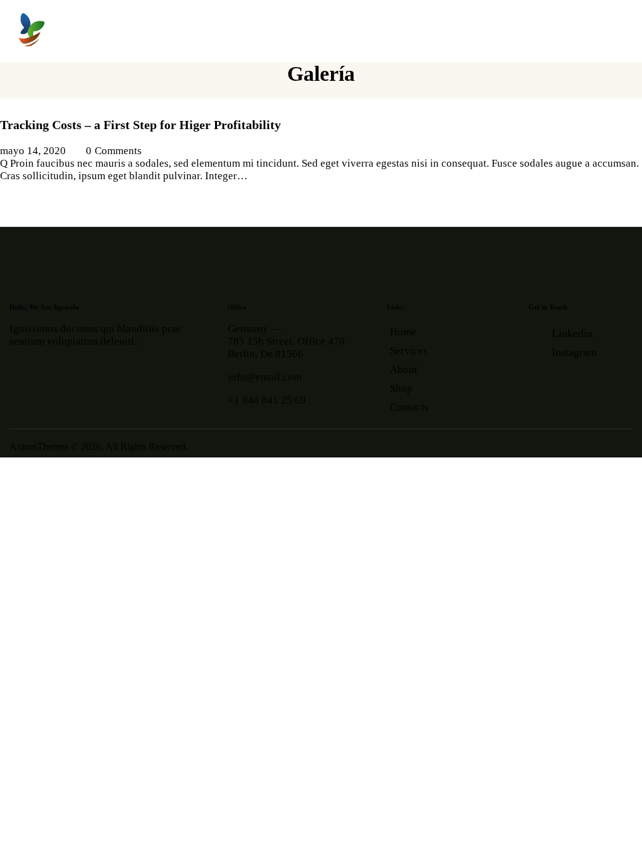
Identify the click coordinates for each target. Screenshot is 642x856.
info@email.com (265, 377)
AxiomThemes (38, 446)
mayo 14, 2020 (33, 151)
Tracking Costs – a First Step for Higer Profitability (140, 125)
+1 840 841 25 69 (267, 400)
